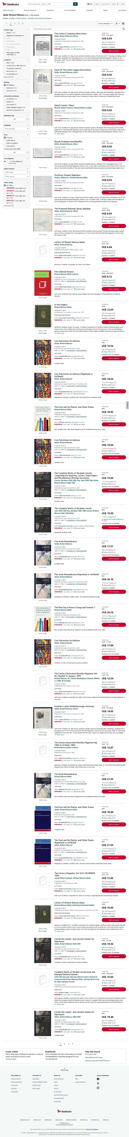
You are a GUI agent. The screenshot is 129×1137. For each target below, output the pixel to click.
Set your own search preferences (97, 1061)
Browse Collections (30, 10)
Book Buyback (37, 1085)
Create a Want (11, 1059)
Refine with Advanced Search (40, 18)
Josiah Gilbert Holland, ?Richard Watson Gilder (72, 878)
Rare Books (50, 10)
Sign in (97, 4)
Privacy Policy (58, 1091)
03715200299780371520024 (77, 617)
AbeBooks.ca (84, 1119)
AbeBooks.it (58, 1119)
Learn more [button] (7, 205)
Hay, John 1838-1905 (85, 480)
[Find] (75, 4)
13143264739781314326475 (77, 416)
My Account (105, 4)
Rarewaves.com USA (66, 526)
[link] (123, 23)
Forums (56, 1088)
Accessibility (57, 1101)
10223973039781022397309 (77, 350)
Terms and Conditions (92, 1129)
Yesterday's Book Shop (67, 318)
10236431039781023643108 (77, 551)
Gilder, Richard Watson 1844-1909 (67, 944)
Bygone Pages (64, 992)
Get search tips (91, 1054)
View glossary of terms (93, 1057)
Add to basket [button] (114, 51)
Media (55, 1082)
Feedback (127, 405)
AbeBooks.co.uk (25, 1119)
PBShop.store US (65, 422)
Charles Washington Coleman (82, 678)
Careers (56, 1085)
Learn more (7, 77)
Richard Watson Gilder (83, 108)
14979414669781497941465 (77, 281)
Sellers (105, 10)
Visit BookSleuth (51, 1059)
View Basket (14, 1091)
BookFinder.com (64, 1123)
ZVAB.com (106, 1119)
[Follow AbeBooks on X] (98, 1083)
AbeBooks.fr (48, 1119)
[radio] (5, 88)
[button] (7, 23)
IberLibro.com (95, 1119)
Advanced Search (8, 10)
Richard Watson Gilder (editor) (66, 274)
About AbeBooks (59, 1078)
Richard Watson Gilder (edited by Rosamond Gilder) (74, 905)
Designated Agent (59, 1098)
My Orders (14, 1088)
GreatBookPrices (64, 356)
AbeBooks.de (37, 1119)
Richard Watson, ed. (62, 678)
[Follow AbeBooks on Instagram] (98, 1088)
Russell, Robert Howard (63, 108)
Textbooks (89, 10)
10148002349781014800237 (77, 490)
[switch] (6, 161)
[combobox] (50, 4)
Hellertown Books (65, 255)
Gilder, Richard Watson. (63, 245)
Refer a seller (36, 1088)
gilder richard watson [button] (19, 18)
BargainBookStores (65, 391)
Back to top (64, 1070)
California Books (64, 455)
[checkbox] (5, 33)
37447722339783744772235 (77, 816)
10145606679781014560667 (77, 951)
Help (122, 4)
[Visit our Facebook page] (98, 1079)
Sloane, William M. (61, 178)
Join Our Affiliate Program (40, 1082)
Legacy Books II (64, 47)
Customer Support (80, 1082)
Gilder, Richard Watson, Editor (66, 36)
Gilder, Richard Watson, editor (66, 72)
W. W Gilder (66, 681)
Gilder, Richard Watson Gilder (65, 810)
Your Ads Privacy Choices (61, 1095)
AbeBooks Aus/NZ (71, 1119)
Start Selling (122, 10)
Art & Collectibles (70, 10)
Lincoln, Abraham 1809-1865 (65, 480)
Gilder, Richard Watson (63, 343)
